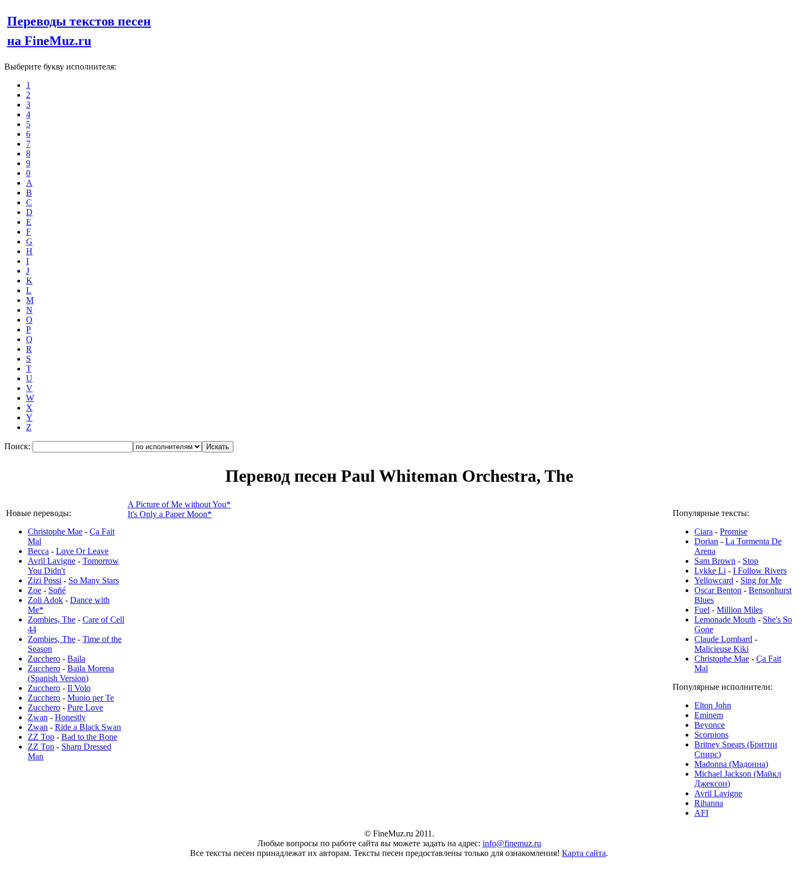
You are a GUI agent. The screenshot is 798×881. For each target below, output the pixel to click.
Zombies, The (51, 619)
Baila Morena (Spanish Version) (71, 673)
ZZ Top (41, 736)
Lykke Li (710, 570)
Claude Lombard (723, 639)
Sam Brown (715, 560)
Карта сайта (584, 853)
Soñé (57, 590)
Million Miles (740, 609)
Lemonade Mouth (725, 619)
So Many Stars (93, 580)
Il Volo (79, 688)
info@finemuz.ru (512, 843)
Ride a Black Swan (88, 727)
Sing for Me (761, 580)
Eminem (708, 715)
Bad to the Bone (89, 736)
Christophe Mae (55, 531)
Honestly (70, 717)
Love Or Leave (82, 551)
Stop (750, 560)
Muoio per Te (90, 697)
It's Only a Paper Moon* (170, 514)
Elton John (712, 705)
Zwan (38, 717)
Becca (38, 551)
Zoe (34, 590)
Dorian (706, 541)
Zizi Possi (44, 580)
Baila (76, 658)
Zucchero (44, 658)
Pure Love (85, 707)
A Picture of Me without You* (179, 504)
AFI (701, 812)
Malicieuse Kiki (721, 648)
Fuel (702, 609)
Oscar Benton (718, 590)
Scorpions (711, 734)
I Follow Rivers (760, 570)
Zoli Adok (45, 600)
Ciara (703, 531)
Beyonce (709, 724)
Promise (734, 531)
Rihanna (708, 803)
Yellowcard (713, 580)
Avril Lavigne (51, 560)
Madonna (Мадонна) (731, 764)
